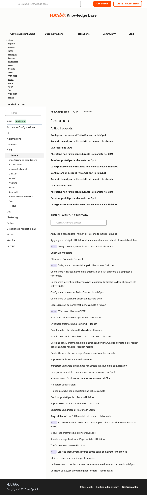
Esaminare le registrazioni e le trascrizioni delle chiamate (81, 336)
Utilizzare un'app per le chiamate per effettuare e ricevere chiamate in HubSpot (93, 464)
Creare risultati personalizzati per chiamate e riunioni (79, 305)
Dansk (10, 80)
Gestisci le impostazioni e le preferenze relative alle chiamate (83, 353)
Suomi (10, 73)
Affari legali (86, 487)
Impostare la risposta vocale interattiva (71, 359)
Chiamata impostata (61, 252)
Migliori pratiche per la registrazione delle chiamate (78, 391)
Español (11, 44)
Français (11, 58)
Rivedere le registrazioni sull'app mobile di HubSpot (78, 439)
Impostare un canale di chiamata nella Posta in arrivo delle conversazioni (89, 365)
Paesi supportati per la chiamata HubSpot (73, 160)
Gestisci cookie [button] (130, 487)
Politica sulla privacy (107, 487)
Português (12, 55)
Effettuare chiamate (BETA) (72, 311)
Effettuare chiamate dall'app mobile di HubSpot (76, 317)
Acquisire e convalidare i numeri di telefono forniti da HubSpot (84, 234)
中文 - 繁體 (12, 76)
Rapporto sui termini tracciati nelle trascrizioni (75, 403)
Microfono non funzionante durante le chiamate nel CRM (82, 154)
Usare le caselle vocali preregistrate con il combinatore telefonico (92, 451)
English (11, 98)
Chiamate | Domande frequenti (67, 259)
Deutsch (11, 47)
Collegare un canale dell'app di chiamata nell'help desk (87, 265)
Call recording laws (61, 147)
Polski (10, 65)
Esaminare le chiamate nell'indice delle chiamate (76, 330)
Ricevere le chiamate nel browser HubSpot (73, 432)
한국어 (10, 87)
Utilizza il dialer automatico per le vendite (73, 458)
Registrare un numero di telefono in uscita (73, 410)
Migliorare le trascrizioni (63, 384)
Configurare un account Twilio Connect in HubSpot (78, 135)
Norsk (10, 83)
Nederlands (13, 62)
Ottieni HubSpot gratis (128, 4)
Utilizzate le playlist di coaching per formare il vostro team (82, 470)
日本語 (10, 51)
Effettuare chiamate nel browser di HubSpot (74, 324)
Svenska (11, 69)
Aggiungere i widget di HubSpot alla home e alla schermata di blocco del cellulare (94, 240)
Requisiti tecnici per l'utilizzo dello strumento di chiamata (82, 141)
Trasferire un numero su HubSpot (68, 445)
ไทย (9, 90)
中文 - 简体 (12, 94)
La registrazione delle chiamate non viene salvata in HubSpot (84, 166)
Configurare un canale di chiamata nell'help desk (76, 298)
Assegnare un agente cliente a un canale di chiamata (85, 246)
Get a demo (102, 4)
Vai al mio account (16, 104)
